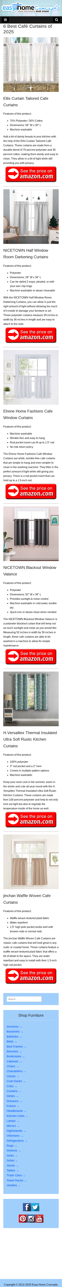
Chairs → (13, 1066)
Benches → (14, 1051)
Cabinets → (14, 1061)
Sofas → (12, 1160)
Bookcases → (16, 1056)
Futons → (13, 1106)
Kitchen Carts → (17, 1116)
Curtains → (14, 1091)
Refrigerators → (17, 1140)
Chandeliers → (16, 1071)
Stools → (13, 1165)
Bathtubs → (14, 1036)
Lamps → (13, 1120)
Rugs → (12, 1145)
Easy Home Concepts (45, 1284)
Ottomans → (15, 1135)
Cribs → (12, 1086)
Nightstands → (16, 1130)
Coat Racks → (16, 1081)
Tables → (13, 1170)
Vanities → (14, 1185)
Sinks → (12, 1155)
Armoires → (14, 1026)
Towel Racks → (17, 1180)
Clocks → (13, 1076)
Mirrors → (13, 1126)
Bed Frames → (17, 1046)
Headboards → (17, 1110)
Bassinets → (15, 1031)
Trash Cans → (16, 1175)
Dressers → (14, 1101)
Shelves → (14, 1150)
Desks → (13, 1096)
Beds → (12, 1041)
